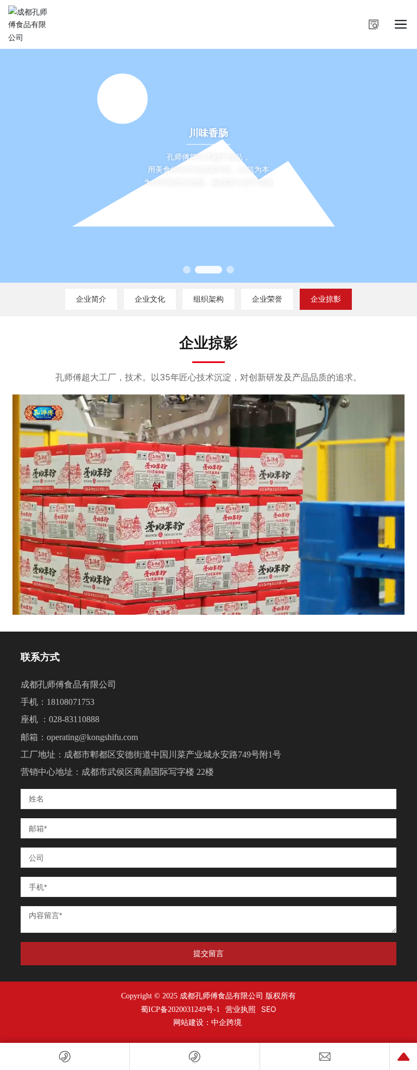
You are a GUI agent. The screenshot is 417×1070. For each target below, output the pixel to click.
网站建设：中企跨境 (208, 1022)
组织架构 (208, 298)
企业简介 (91, 298)
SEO (268, 1009)
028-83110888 (74, 719)
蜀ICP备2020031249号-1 (180, 1010)
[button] (187, 269)
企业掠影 (326, 298)
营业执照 (240, 1009)
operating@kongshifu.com (92, 737)
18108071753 (70, 701)
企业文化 (150, 298)
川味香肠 (208, 132)
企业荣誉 (267, 298)
